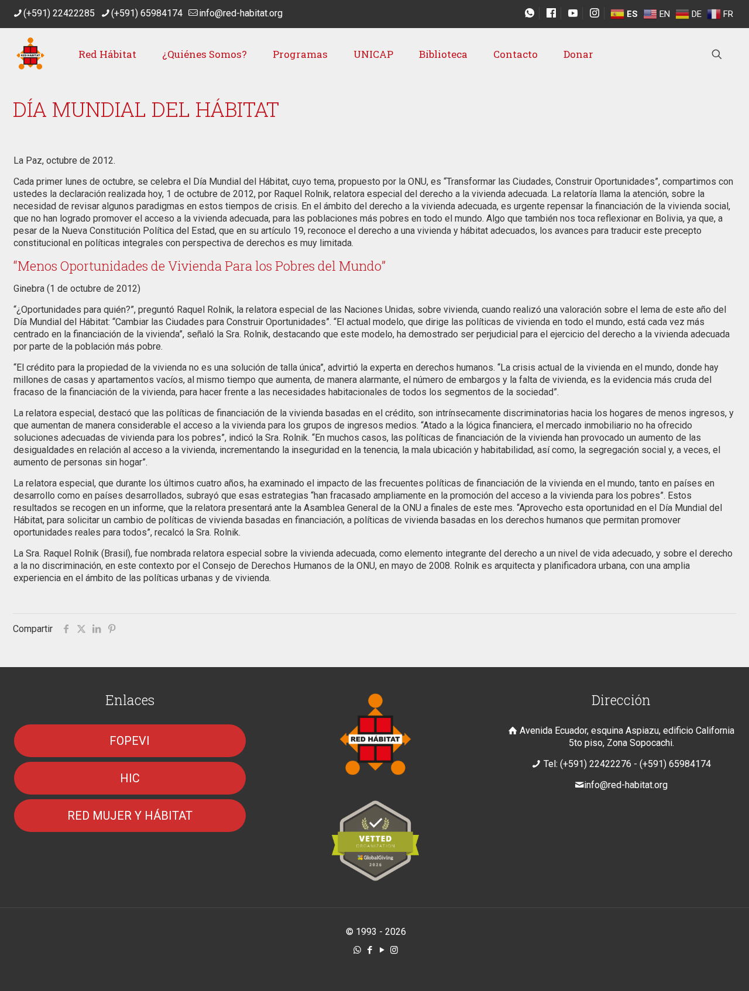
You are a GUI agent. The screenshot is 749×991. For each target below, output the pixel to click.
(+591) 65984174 (147, 13)
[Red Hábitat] (30, 54)
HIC (130, 778)
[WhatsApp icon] (357, 950)
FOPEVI (129, 741)
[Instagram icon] (394, 950)
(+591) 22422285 (59, 13)
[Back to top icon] (693, 967)
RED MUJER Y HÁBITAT (130, 816)
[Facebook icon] (369, 950)
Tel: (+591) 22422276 (587, 763)
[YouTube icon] (381, 950)
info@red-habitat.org (241, 13)
